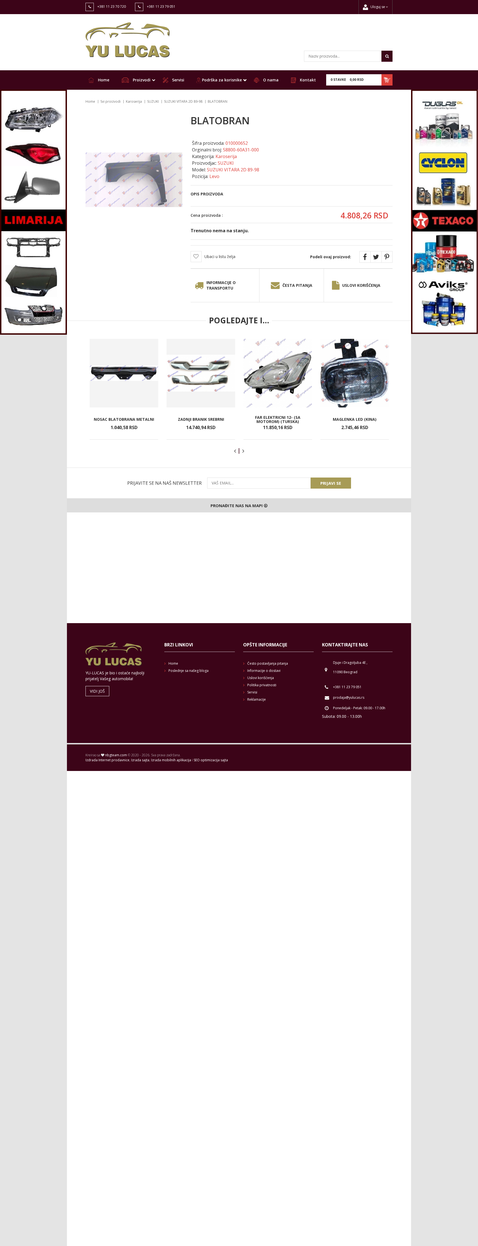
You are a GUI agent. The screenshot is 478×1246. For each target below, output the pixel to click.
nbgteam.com (116, 755)
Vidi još (97, 691)
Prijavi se (330, 483)
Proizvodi (141, 79)
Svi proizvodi (110, 101)
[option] (123, 389)
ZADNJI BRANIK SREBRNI (201, 419)
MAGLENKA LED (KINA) (354, 419)
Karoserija (134, 101)
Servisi (177, 79)
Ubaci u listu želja (219, 256)
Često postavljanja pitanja (267, 663)
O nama (270, 79)
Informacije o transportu (221, 285)
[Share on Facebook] (364, 257)
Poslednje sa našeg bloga (188, 670)
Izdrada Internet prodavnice (107, 760)
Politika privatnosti (261, 685)
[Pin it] (387, 257)
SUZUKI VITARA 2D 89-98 (183, 101)
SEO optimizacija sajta (211, 760)
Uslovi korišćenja (361, 285)
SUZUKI (153, 101)
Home (103, 79)
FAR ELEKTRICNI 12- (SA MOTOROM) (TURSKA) (277, 419)
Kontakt (307, 79)
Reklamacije (256, 699)
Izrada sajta (140, 760)
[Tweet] (375, 257)
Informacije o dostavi (263, 670)
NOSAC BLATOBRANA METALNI (124, 419)
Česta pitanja (297, 285)
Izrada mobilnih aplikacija (171, 760)
